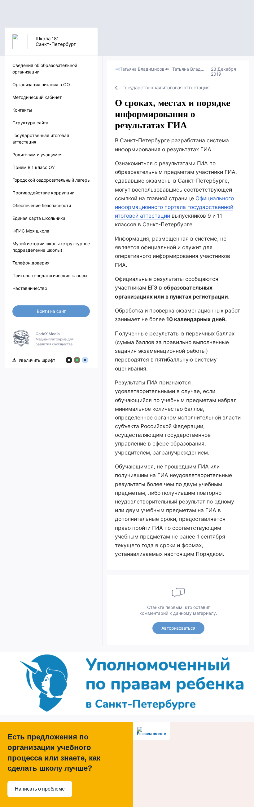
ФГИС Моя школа (30, 230)
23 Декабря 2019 (223, 71)
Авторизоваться (178, 628)
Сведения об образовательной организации (44, 68)
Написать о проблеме (40, 788)
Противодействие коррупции (43, 192)
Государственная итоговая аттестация (40, 138)
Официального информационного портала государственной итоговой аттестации (174, 207)
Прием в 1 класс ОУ (33, 167)
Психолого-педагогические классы (49, 275)
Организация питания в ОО (41, 84)
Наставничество (29, 288)
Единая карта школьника (38, 218)
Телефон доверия (31, 262)
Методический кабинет (37, 97)
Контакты (22, 110)
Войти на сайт (51, 311)
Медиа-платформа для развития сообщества (54, 338)
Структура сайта (30, 122)
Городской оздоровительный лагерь (51, 180)
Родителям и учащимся (37, 154)
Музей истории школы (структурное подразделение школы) (51, 247)
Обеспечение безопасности (41, 205)
